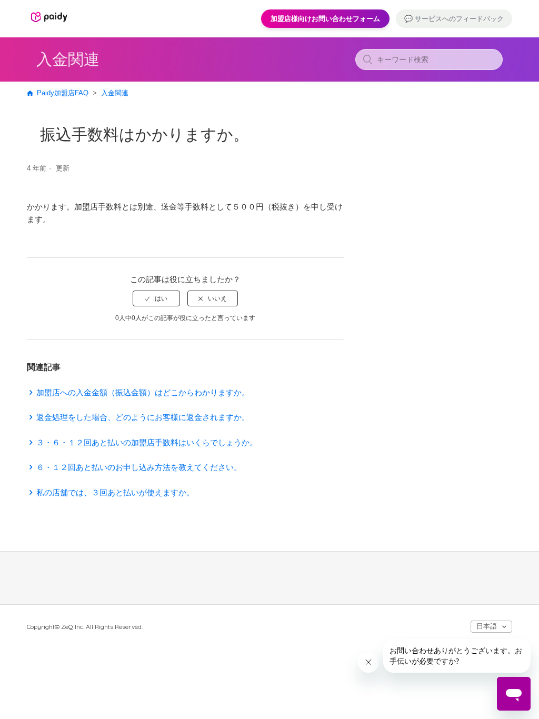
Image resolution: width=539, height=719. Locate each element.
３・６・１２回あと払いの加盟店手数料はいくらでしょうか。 (146, 442)
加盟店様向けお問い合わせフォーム (325, 19)
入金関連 (114, 93)
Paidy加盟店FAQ (62, 93)
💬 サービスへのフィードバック (454, 19)
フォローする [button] (314, 170)
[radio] (156, 298)
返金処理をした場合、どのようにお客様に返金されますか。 (142, 417)
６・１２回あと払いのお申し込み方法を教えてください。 (139, 467)
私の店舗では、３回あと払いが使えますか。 (115, 492)
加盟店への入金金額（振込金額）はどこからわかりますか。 (142, 392)
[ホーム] (49, 23)
